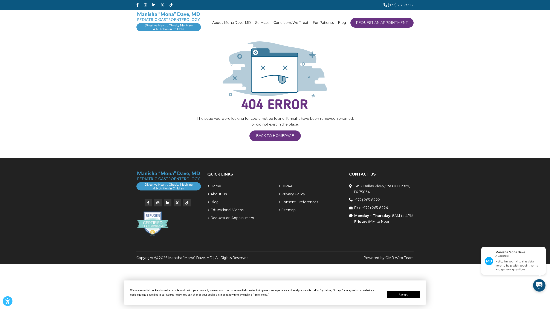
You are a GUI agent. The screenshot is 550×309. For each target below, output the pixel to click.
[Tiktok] (171, 5)
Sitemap (288, 210)
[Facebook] (137, 5)
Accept (403, 294)
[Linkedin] (153, 5)
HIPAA (286, 186)
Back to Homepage (275, 136)
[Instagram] (145, 5)
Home (216, 186)
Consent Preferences (299, 202)
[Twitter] (162, 5)
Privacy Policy (293, 194)
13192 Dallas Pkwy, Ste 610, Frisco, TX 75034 (381, 189)
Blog (342, 23)
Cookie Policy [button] (173, 294)
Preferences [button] (260, 294)
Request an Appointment (382, 23)
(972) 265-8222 (367, 200)
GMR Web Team (399, 258)
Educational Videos (227, 210)
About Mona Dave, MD (231, 23)
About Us (219, 194)
